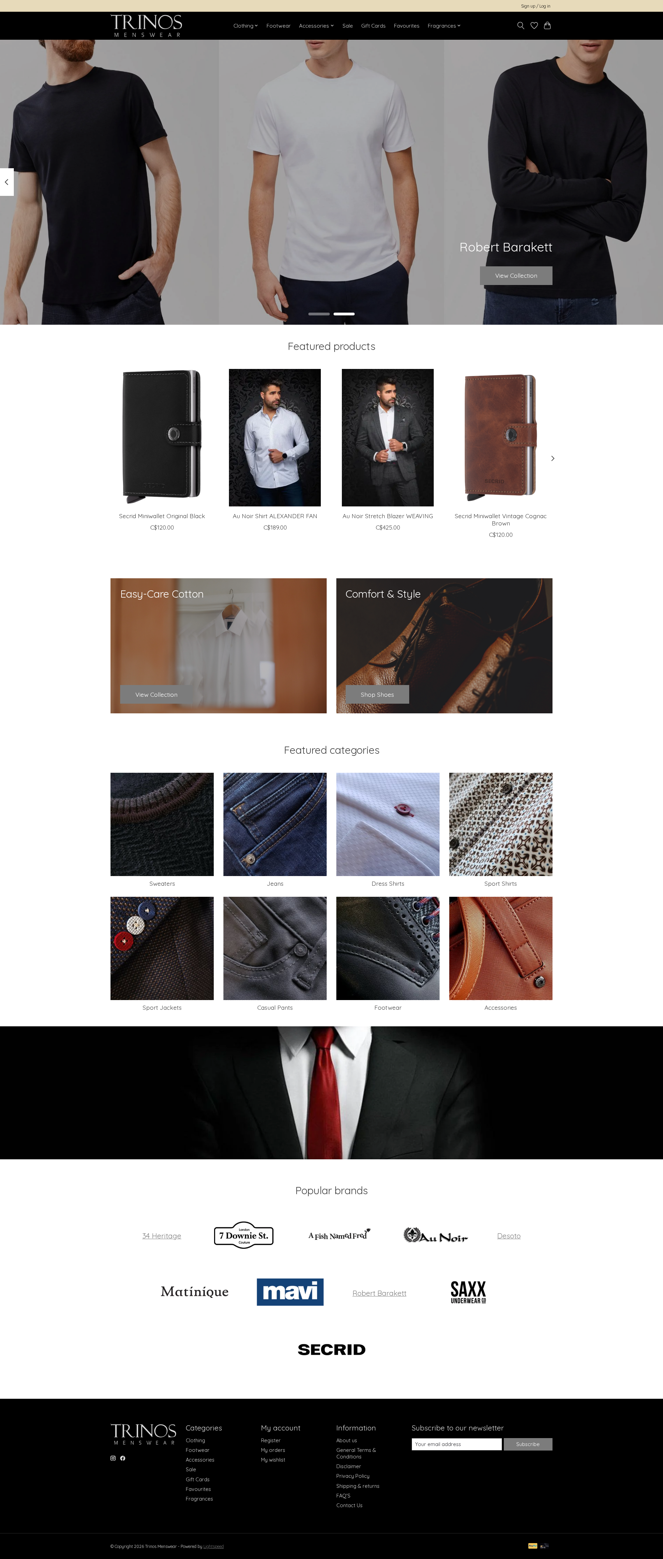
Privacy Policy (352, 1476)
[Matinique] (194, 1293)
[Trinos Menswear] (146, 25)
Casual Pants (275, 1007)
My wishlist (273, 1459)
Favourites (407, 25)
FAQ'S (343, 1495)
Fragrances (199, 1498)
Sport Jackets (162, 1007)
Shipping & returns (357, 1486)
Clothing (195, 1440)
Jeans (275, 883)
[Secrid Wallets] (331, 1350)
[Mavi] (290, 1293)
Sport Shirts (500, 883)
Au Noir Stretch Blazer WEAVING (388, 516)
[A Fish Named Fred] (339, 1235)
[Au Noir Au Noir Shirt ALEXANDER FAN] (275, 437)
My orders (273, 1450)
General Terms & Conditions (356, 1453)
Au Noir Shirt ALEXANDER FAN (275, 516)
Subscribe (528, 1444)
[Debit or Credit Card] (544, 1546)
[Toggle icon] (521, 25)
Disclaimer (348, 1466)
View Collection (516, 275)
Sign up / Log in (535, 6)
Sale (348, 25)
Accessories (500, 1007)
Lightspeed (213, 1546)
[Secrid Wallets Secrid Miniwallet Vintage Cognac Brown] (500, 437)
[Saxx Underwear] (468, 1293)
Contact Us (349, 1505)
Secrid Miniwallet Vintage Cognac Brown (501, 519)
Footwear (279, 25)
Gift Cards (373, 25)
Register (271, 1440)
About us (346, 1440)
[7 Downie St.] (243, 1235)
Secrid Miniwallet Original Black (162, 516)
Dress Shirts (388, 883)
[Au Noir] (435, 1235)
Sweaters (162, 883)
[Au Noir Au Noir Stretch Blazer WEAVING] (388, 437)
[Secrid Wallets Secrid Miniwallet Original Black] (162, 437)
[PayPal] (532, 1546)
